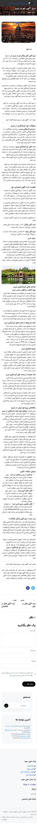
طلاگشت (23, 575)
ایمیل (33, 661)
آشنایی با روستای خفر (24, 736)
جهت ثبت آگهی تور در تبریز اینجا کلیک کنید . (20, 120)
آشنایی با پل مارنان (25, 738)
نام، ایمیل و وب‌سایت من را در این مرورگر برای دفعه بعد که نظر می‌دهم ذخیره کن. (17, 674)
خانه (33, 12)
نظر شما (32, 630)
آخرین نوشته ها (23, 719)
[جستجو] (6, 706)
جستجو (26, 697)
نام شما (33, 650)
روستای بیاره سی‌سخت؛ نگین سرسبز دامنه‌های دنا (17, 731)
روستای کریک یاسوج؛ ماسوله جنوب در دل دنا (18, 726)
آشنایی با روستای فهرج (24, 734)
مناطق (29, 12)
